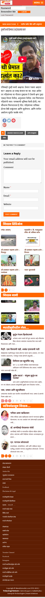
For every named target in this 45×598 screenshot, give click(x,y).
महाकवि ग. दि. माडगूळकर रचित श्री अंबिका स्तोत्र (33, 231)
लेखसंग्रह (5, 527)
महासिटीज (5, 535)
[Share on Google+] (4, 125)
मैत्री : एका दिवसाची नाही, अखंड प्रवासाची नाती (20, 349)
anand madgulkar (15, 133)
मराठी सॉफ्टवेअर (7, 521)
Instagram (5, 560)
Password (6, 8)
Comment (9, 167)
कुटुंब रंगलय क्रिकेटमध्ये (22, 334)
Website (7, 204)
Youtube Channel (8, 552)
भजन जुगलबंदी (29, 270)
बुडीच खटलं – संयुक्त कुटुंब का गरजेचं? (25, 377)
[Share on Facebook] (4, 120)
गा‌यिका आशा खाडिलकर (19, 412)
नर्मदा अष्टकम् (5, 230)
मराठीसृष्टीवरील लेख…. (16, 328)
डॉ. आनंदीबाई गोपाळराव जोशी (22, 427)
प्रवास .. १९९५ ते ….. (8, 505)
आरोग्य (4, 543)
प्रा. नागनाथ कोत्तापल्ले (19, 442)
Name (7, 188)
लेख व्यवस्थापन (6, 463)
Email (7, 196)
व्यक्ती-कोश (5, 531)
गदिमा (4, 138)
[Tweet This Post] (9, 120)
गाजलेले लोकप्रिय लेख (9, 517)
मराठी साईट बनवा (7, 509)
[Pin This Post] (14, 120)
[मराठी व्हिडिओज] (22, 19)
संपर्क (4, 483)
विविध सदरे (5, 513)
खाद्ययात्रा (5, 539)
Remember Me (8, 12)
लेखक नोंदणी (6, 467)
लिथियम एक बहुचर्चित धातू (23, 360)
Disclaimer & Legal (9, 491)
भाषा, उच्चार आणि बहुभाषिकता (13, 389)
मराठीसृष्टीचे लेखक (8, 497)
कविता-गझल (6, 547)
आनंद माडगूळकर (32, 133)
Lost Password (7, 15)
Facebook (5, 556)
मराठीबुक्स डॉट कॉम (8, 568)
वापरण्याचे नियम (6, 479)
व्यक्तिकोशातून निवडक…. (16, 406)
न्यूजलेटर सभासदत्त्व (8, 475)
